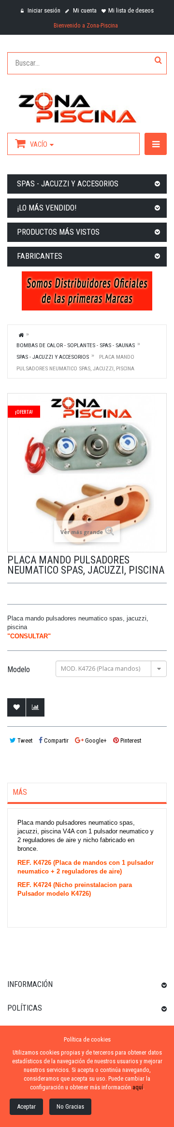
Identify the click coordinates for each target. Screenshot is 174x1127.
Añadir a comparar (35, 707)
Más (20, 792)
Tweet (24, 740)
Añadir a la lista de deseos (16, 707)
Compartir (56, 740)
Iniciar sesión (43, 10)
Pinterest (130, 740)
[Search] (158, 60)
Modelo (19, 669)
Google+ (95, 740)
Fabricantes (39, 256)
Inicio (21, 334)
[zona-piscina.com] (87, 105)
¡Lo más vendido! (46, 207)
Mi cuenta (84, 10)
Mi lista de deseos (131, 10)
